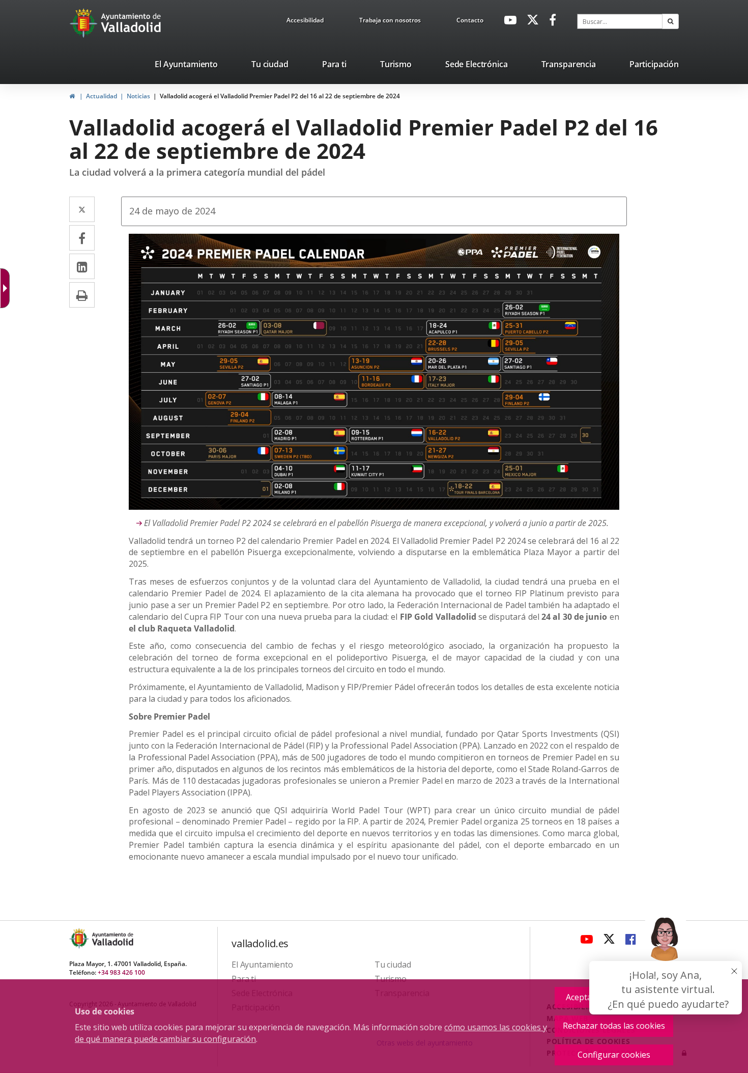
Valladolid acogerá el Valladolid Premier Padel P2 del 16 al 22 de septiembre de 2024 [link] (280, 96)
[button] (670, 21)
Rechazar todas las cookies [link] (614, 1025)
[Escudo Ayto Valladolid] (80, 938)
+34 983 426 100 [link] (121, 972)
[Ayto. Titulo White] (131, 23)
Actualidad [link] (101, 96)
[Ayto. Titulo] (112, 938)
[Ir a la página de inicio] (84, 23)
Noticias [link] (138, 96)
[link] (305, 22)
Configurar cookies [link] (614, 1054)
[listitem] (186, 66)
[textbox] (620, 21)
